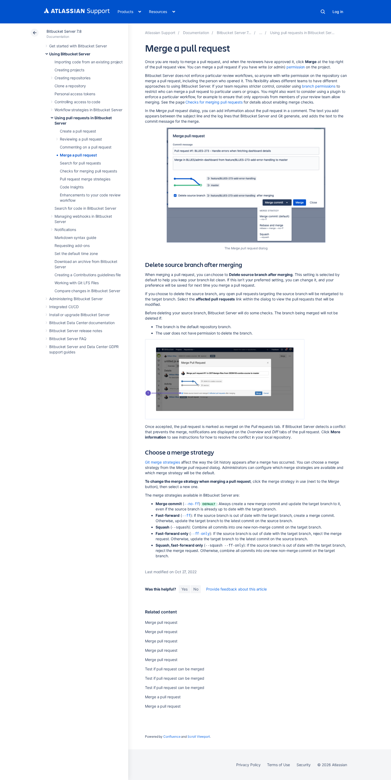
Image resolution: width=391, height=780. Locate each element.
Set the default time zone (76, 253)
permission (295, 67)
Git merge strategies (162, 462)
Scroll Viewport (199, 736)
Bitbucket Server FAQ (67, 338)
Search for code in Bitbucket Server (85, 208)
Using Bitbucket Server (69, 54)
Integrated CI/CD (64, 306)
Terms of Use (278, 764)
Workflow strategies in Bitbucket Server (88, 110)
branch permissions (318, 86)
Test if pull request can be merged (174, 669)
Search (323, 11)
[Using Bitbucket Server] (260, 32)
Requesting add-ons (72, 245)
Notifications (65, 229)
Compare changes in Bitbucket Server (87, 290)
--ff (186, 515)
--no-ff (191, 504)
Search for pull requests (80, 163)
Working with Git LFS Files (77, 282)
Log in (337, 11)
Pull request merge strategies (85, 179)
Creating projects (69, 70)
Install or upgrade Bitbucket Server (79, 314)
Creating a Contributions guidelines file (88, 275)
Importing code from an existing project (89, 62)
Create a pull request (78, 131)
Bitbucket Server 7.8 (64, 31)
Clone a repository (70, 86)
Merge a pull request (78, 155)
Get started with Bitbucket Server (78, 46)
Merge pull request (161, 622)
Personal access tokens (75, 94)
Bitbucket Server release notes (75, 330)
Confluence (171, 736)
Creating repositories (72, 78)
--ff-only (200, 533)
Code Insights (72, 187)
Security (304, 764)
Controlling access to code (77, 102)
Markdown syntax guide (75, 237)
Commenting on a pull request (85, 147)
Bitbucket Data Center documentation (82, 322)
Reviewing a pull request (81, 139)
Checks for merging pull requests (88, 171)
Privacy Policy (248, 764)
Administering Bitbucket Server (76, 298)
